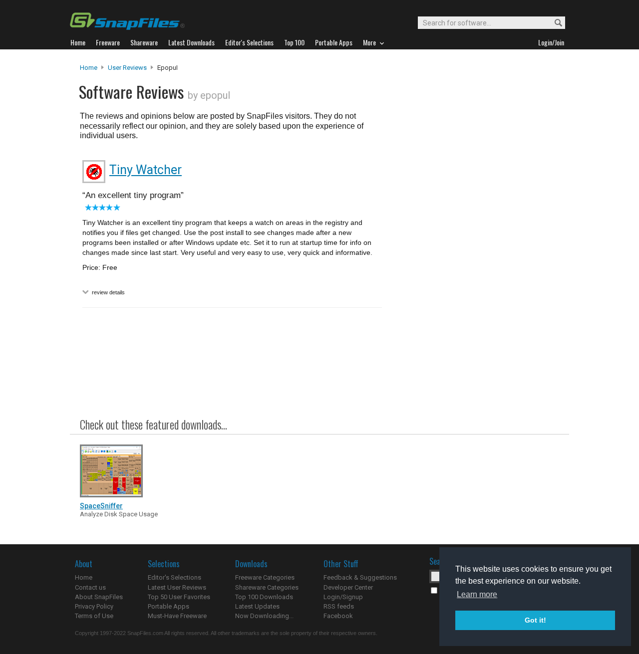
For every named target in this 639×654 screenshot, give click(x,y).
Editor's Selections (174, 577)
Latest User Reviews (177, 587)
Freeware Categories (265, 577)
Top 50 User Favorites (179, 597)
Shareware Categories (267, 587)
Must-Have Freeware (177, 616)
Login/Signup (343, 597)
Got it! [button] (535, 620)
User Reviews (127, 67)
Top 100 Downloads (264, 597)
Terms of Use (94, 616)
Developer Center (348, 587)
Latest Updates (257, 606)
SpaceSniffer (101, 506)
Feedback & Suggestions (360, 577)
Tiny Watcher (145, 170)
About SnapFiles (99, 597)
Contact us (90, 587)
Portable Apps (168, 606)
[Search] (554, 23)
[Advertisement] (474, 266)
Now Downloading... (264, 616)
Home (88, 67)
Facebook (338, 616)
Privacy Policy (94, 606)
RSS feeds (338, 606)
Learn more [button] (477, 594)
